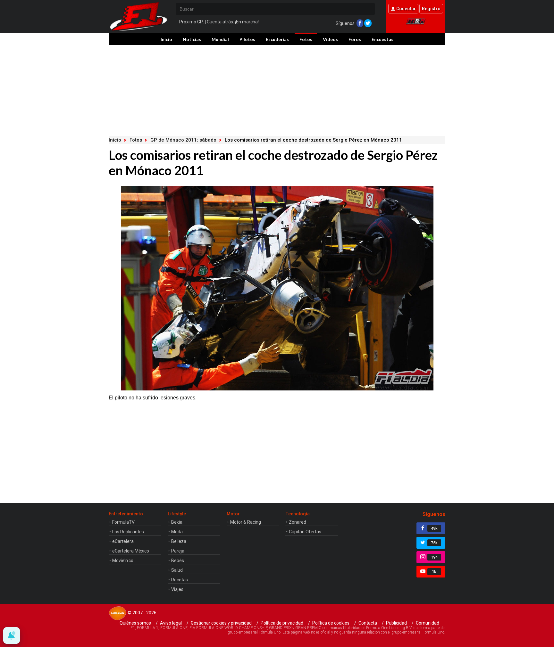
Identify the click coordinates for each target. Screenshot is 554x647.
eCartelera (123, 541)
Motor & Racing (245, 522)
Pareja (177, 550)
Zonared (297, 522)
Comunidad (427, 623)
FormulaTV (123, 522)
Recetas (179, 579)
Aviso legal (171, 623)
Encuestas (382, 39)
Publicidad (396, 623)
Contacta (367, 623)
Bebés (177, 560)
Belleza (178, 541)
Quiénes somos (135, 623)
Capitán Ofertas (305, 531)
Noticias (192, 39)
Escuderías (277, 39)
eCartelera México (130, 550)
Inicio (166, 39)
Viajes (177, 589)
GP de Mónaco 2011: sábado (183, 140)
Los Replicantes (128, 531)
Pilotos (247, 39)
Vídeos (330, 39)
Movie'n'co (122, 560)
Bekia (176, 522)
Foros (354, 39)
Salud (177, 570)
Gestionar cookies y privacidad (221, 623)
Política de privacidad (282, 623)
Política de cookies (330, 623)
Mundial (220, 39)
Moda (177, 531)
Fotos (305, 39)
